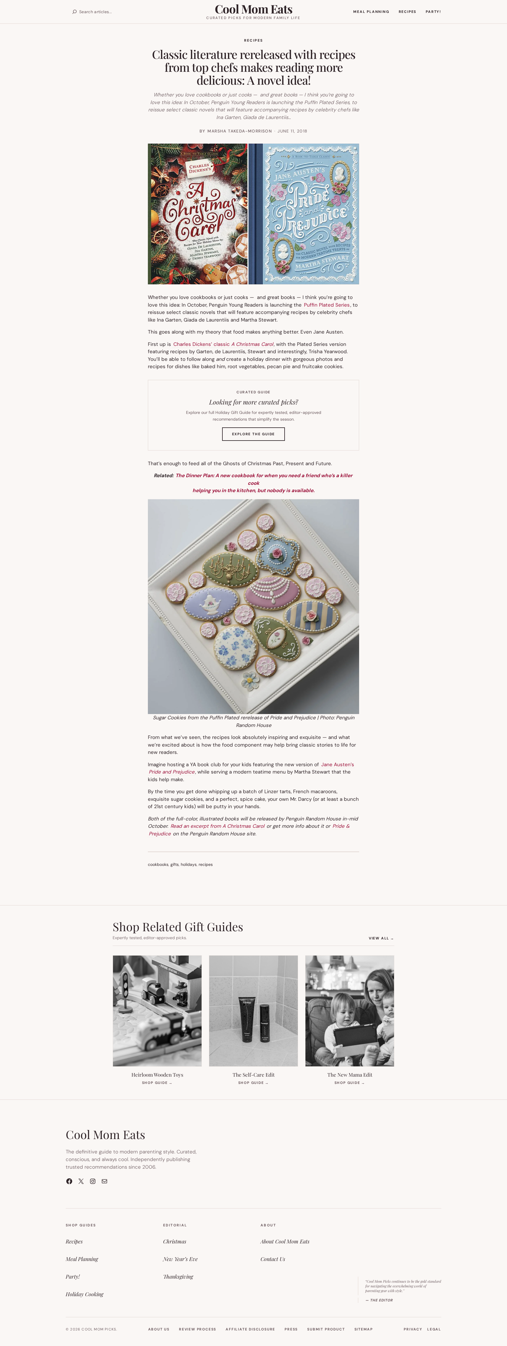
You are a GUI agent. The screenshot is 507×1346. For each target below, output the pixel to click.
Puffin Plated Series (326, 305)
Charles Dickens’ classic (223, 344)
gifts (174, 864)
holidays (189, 864)
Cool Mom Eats (253, 8)
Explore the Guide (258, 436)
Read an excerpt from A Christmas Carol (217, 826)
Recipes (253, 40)
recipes (206, 864)
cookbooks (158, 864)
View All (381, 938)
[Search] (74, 11)
